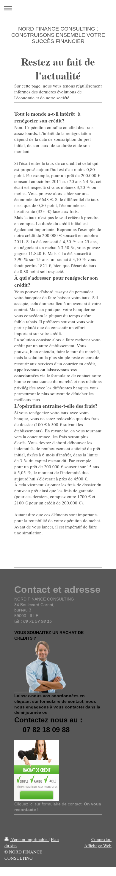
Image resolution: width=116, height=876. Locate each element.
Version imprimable (29, 839)
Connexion (101, 839)
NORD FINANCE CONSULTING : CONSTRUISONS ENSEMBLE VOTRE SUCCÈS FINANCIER (58, 35)
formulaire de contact (61, 804)
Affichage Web (98, 845)
